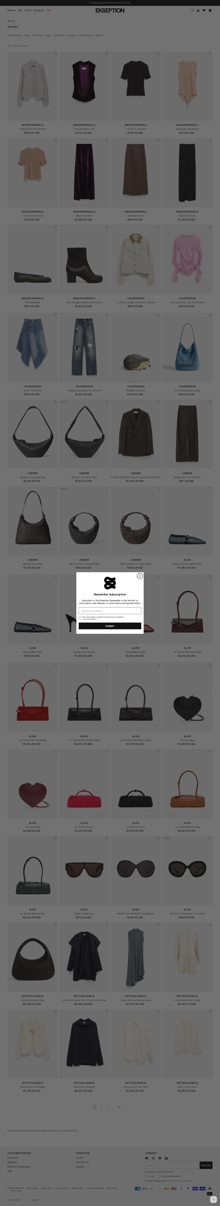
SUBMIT (110, 626)
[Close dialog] (139, 576)
